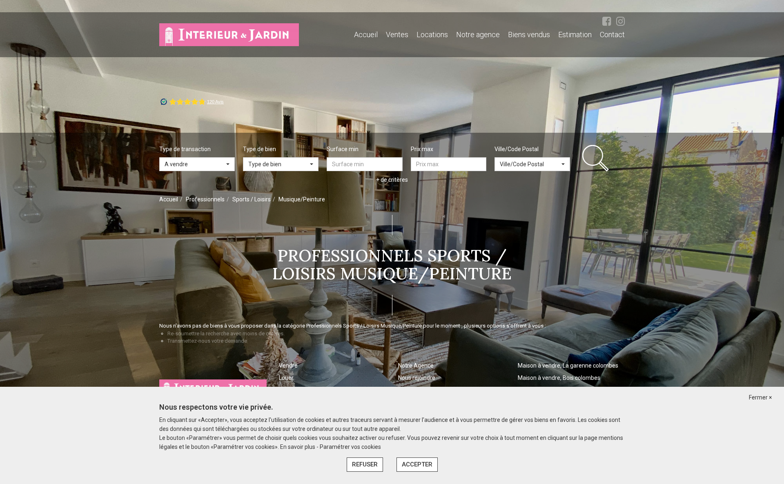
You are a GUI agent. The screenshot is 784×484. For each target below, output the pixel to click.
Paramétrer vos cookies (350, 447)
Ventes (397, 34)
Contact (612, 34)
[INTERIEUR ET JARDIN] (229, 34)
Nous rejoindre (416, 378)
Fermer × (760, 397)
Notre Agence (416, 365)
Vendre (288, 365)
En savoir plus (298, 447)
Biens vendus (529, 34)
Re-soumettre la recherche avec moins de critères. (226, 333)
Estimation (575, 34)
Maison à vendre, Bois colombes (559, 378)
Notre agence (478, 34)
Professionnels (205, 199)
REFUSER (365, 464)
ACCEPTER (417, 464)
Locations (432, 34)
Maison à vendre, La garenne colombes (568, 365)
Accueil (366, 34)
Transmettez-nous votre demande (207, 341)
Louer (286, 378)
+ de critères (392, 179)
